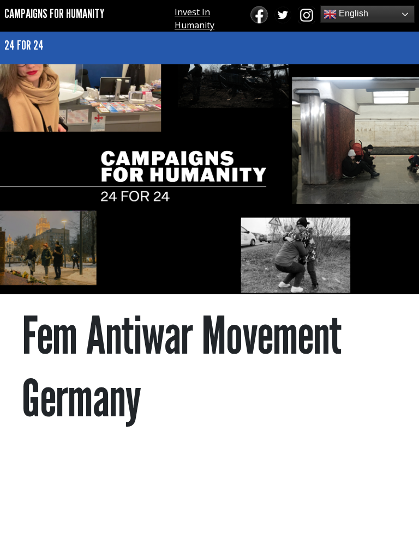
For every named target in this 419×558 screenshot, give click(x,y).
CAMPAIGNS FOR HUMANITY (54, 13)
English (352, 13)
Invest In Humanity (194, 18)
